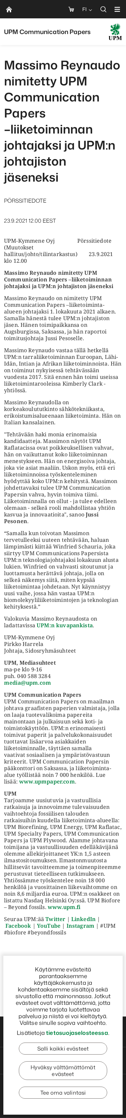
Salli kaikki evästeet (63, 1048)
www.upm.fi (64, 907)
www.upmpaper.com (47, 781)
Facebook (18, 925)
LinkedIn (83, 919)
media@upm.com (27, 682)
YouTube (48, 925)
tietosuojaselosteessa (77, 1033)
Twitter (55, 919)
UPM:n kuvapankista (65, 625)
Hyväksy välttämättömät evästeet (63, 1071)
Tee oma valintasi (63, 1092)
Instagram (80, 925)
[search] (103, 9)
